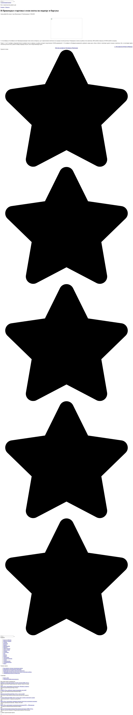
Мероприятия (6, 646)
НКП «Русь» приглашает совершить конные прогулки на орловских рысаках (19, 701)
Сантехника (6, 657)
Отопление (6, 652)
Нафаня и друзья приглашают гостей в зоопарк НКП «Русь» (15, 682)
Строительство (6, 661)
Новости (5, 647)
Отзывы (5, 651)
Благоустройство (7, 639)
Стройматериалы (7, 662)
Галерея (5, 642)
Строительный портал (6, 2)
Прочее (5, 654)
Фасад (4, 663)
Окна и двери (6, 649)
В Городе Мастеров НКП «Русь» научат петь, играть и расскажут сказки (18, 697)
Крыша (5, 644)
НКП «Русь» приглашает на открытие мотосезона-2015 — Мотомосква (17, 705)
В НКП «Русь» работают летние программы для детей (13, 690)
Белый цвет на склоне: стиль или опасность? (14, 670)
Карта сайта (6, 677)
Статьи (5, 659)
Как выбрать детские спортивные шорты (13, 668)
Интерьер (5, 643)
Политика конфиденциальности (10, 679)
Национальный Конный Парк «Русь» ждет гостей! (13, 693)
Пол (4, 653)
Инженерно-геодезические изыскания (12, 669)
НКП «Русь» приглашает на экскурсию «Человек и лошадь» (15, 686)
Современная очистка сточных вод (11, 673)
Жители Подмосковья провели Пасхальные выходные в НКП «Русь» (17, 708)
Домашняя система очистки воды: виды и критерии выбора (17, 672)
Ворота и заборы (7, 641)
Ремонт (5, 656)
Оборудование (6, 648)
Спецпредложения (7, 658)
